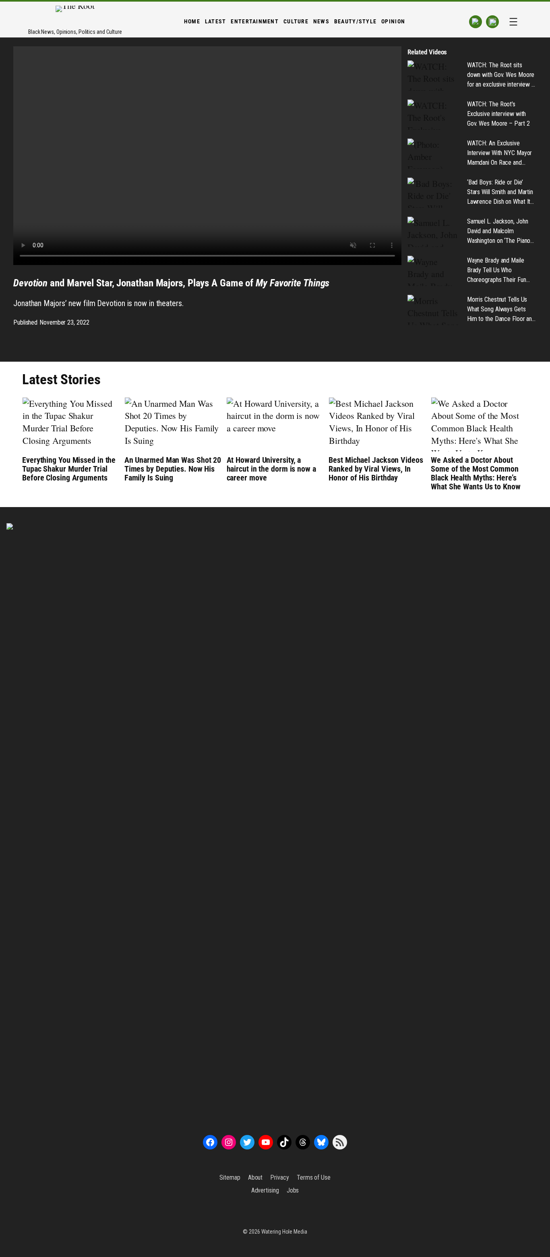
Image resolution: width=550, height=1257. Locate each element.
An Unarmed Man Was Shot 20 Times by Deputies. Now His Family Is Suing (172, 469)
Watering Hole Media (284, 1231)
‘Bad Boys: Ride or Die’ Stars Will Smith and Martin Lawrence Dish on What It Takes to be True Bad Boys (500, 192)
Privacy (279, 1177)
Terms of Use (314, 1177)
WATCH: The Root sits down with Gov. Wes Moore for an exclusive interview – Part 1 (501, 75)
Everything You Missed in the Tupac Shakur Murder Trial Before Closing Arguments (69, 469)
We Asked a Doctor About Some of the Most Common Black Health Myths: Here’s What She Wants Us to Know (476, 473)
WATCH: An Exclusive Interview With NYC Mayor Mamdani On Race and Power (499, 153)
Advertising (265, 1190)
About (255, 1177)
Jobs (293, 1190)
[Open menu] (513, 21)
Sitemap (229, 1177)
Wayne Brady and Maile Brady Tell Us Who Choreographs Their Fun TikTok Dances (496, 271)
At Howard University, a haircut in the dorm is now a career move (271, 469)
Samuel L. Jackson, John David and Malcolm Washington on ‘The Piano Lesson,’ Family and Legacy (500, 231)
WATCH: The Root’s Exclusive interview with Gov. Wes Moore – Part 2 (498, 113)
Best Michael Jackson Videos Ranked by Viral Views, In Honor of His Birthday (376, 469)
